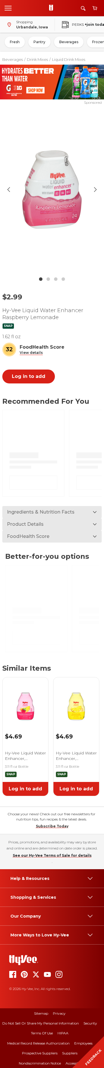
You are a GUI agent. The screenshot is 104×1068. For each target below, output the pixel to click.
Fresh (15, 42)
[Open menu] (8, 7)
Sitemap (41, 1013)
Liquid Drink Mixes (68, 59)
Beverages (68, 42)
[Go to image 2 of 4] (48, 279)
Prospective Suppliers (39, 1053)
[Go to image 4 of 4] (63, 279)
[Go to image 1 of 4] (40, 279)
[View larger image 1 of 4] (52, 189)
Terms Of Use (42, 1033)
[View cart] (94, 8)
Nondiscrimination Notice (40, 1063)
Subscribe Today (52, 826)
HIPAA (62, 1033)
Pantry (39, 42)
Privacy (59, 1013)
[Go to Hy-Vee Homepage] (52, 8)
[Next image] (95, 189)
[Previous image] (8, 189)
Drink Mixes (37, 59)
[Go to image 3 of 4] (56, 279)
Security (90, 1023)
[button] (31, 353)
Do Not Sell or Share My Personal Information (40, 1023)
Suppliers (69, 1053)
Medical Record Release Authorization (38, 1043)
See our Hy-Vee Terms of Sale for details (52, 855)
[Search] (83, 8)
